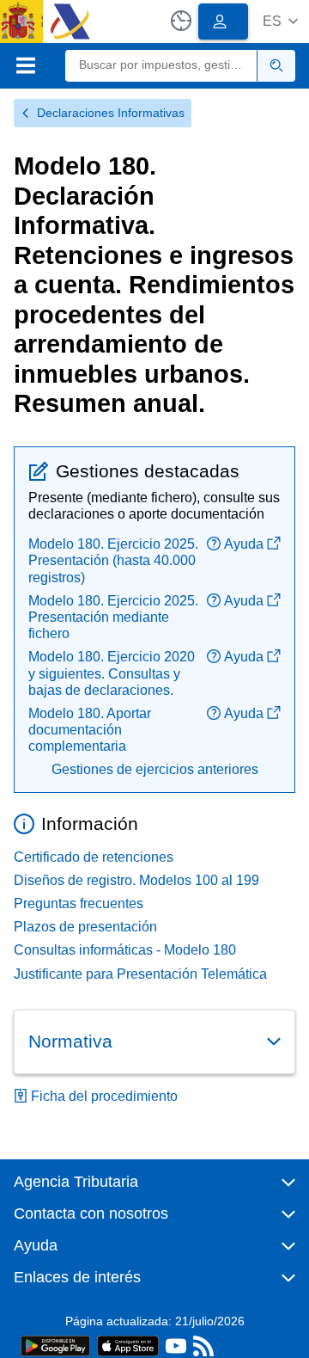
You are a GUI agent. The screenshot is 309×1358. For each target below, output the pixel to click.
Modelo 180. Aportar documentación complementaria (89, 729)
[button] (280, 21)
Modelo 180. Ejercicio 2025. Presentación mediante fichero (113, 617)
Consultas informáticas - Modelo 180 (125, 950)
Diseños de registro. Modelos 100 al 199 (136, 880)
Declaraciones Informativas (111, 113)
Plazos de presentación (85, 926)
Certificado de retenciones (93, 857)
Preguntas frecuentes (78, 903)
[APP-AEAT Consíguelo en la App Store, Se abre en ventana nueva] (128, 1344)
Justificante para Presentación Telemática (140, 974)
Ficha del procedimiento (104, 1096)
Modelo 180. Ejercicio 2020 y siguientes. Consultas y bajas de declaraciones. (111, 673)
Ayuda (244, 544)
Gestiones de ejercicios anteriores (155, 769)
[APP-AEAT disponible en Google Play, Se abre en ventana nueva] (55, 1344)
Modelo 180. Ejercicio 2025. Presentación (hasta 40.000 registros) (113, 560)
